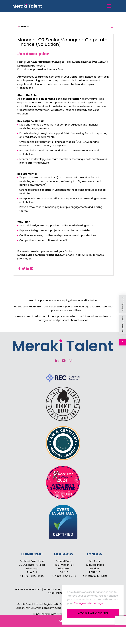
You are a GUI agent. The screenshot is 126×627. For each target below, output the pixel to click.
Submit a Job (122, 324)
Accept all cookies (93, 613)
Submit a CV (122, 304)
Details (24, 26)
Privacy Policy (54, 589)
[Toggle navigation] (109, 6)
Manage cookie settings (88, 603)
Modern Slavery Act (28, 589)
